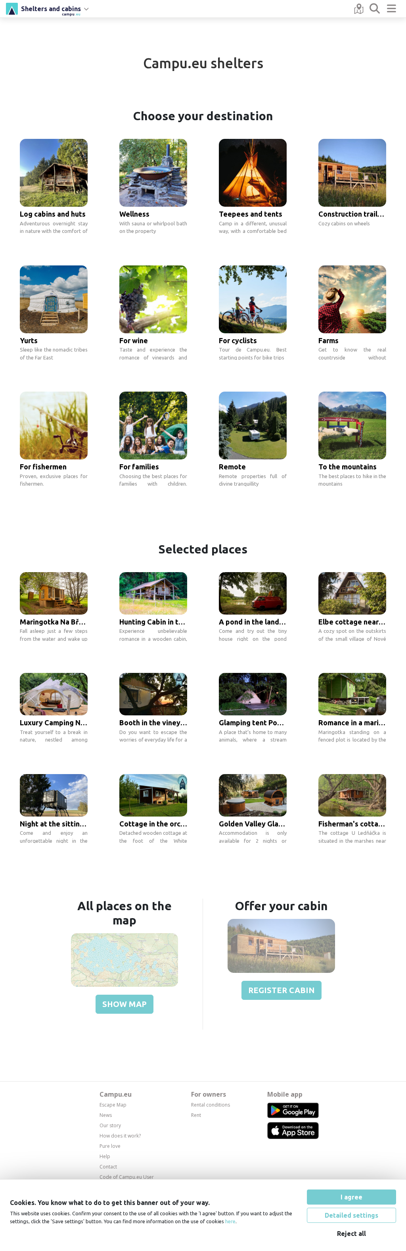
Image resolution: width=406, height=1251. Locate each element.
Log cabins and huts (53, 214)
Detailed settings (351, 1215)
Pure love (110, 1146)
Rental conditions (210, 1104)
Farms (328, 340)
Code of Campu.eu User (127, 1177)
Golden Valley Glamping (259, 824)
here (230, 1221)
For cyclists (238, 340)
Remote (232, 467)
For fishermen (43, 467)
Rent (196, 1115)
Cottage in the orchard (157, 824)
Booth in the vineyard (155, 722)
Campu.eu (116, 1094)
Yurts (29, 340)
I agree (351, 1197)
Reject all (351, 1233)
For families (139, 467)
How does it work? (120, 1135)
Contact (108, 1166)
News (106, 1115)
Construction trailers (353, 214)
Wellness (134, 214)
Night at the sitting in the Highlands (79, 824)
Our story (110, 1125)
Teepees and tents (250, 214)
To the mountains (347, 467)
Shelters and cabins (51, 10)
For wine (133, 340)
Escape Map (113, 1104)
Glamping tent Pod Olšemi (262, 722)
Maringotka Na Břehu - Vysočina (74, 622)
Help (105, 1156)
